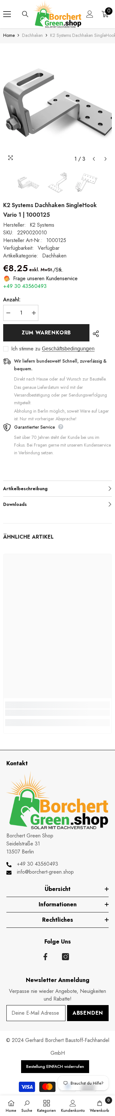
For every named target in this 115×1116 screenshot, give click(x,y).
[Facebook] (45, 956)
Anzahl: (11, 299)
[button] (93, 158)
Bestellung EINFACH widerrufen (55, 1066)
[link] (57, 712)
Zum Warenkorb (46, 332)
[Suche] (25, 14)
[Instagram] (65, 956)
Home (9, 35)
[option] (57, 104)
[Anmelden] (89, 14)
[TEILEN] (94, 333)
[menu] (7, 14)
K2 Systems (42, 225)
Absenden (88, 1013)
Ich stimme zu (25, 349)
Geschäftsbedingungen (68, 348)
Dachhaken (32, 35)
